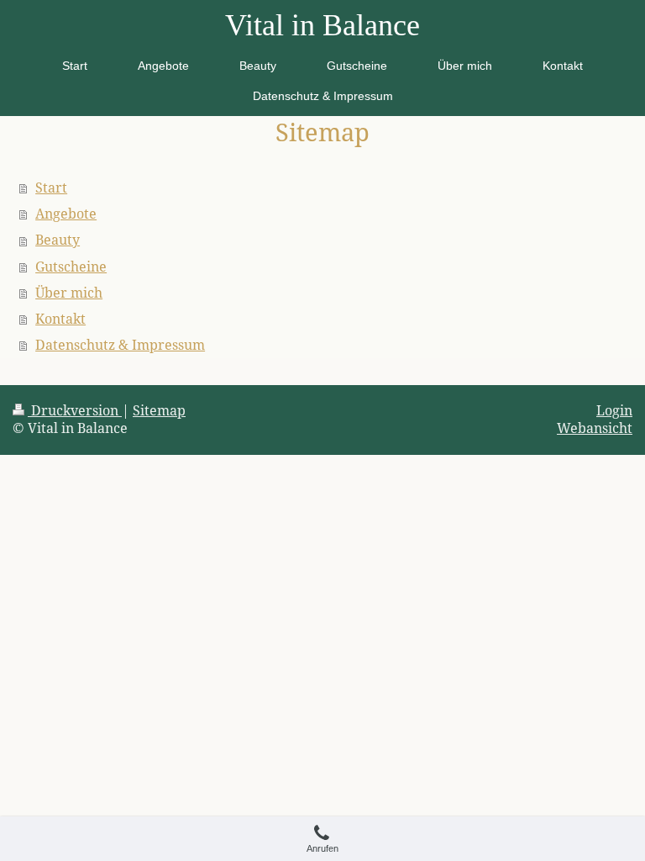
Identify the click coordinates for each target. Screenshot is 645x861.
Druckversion (75, 410)
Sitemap (159, 410)
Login (614, 410)
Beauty (57, 239)
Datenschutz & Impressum (120, 344)
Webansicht (594, 428)
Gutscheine (71, 266)
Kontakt (60, 318)
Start (51, 187)
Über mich (68, 292)
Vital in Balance (322, 25)
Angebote (66, 213)
